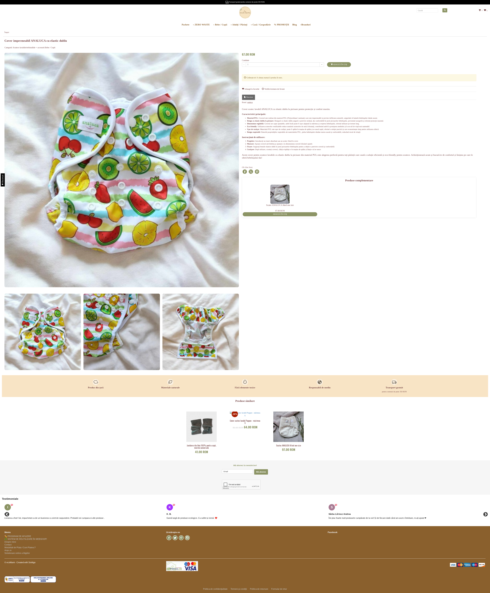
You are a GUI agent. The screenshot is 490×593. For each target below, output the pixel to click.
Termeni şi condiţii (239, 589)
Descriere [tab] (249, 97)
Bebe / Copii (220, 24)
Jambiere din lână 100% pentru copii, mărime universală (201, 446)
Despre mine (10, 542)
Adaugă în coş (340, 64)
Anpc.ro (7, 550)
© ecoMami (9, 562)
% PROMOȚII (281, 24)
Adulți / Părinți (239, 24)
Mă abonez (261, 472)
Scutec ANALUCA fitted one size (288, 445)
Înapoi (6, 32)
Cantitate (245, 60)
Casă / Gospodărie (261, 24)
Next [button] (484, 513)
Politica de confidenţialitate (215, 589)
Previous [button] (5, 513)
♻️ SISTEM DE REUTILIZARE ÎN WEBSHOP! (25, 539)
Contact (7, 545)
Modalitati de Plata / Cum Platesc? (20, 547)
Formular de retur (279, 589)
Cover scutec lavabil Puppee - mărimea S (245, 422)
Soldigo (31, 562)
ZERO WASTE (202, 24)
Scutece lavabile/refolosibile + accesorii (29, 47)
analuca (250, 102)
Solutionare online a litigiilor (17, 553)
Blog (294, 24)
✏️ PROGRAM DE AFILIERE (17, 536)
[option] (121, 170)
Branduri (306, 24)
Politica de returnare (259, 589)
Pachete (185, 24)
